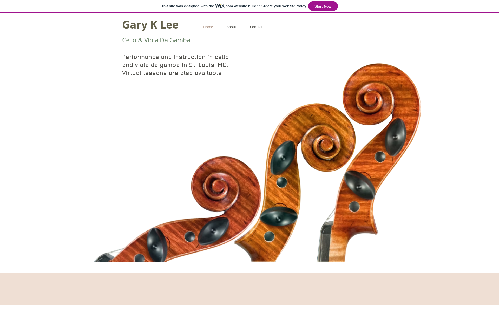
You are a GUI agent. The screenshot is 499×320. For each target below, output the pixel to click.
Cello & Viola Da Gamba (156, 40)
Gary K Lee (150, 24)
